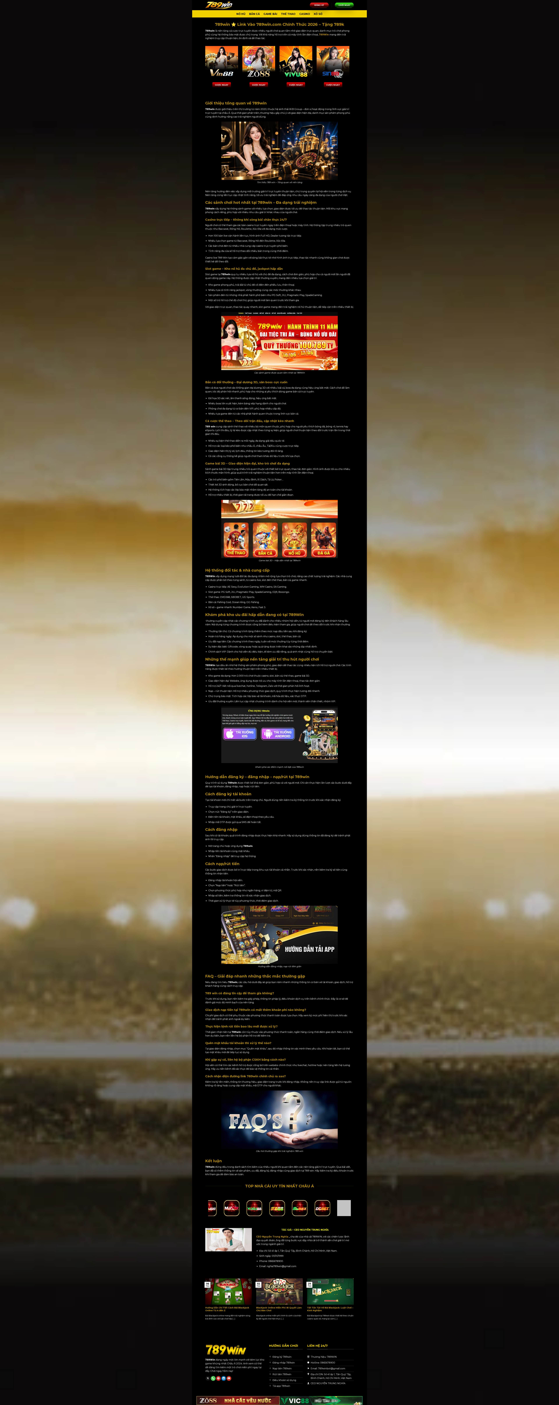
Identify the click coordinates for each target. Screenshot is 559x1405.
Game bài (270, 13)
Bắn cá (254, 13)
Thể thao (288, 13)
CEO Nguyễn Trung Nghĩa (272, 1236)
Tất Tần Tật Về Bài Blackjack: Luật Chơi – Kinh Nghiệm (330, 1309)
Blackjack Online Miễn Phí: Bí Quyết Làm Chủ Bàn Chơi (279, 1309)
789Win (324, 34)
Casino (304, 13)
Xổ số (318, 13)
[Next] (354, 1302)
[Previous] (204, 1302)
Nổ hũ (240, 13)
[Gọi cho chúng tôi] (213, 1378)
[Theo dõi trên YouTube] (229, 1378)
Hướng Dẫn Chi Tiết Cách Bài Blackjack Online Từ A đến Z (227, 1309)
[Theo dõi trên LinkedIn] (223, 1378)
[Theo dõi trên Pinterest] (218, 1378)
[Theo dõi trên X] (208, 1378)
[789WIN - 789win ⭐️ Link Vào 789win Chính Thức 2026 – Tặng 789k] (219, 5)
